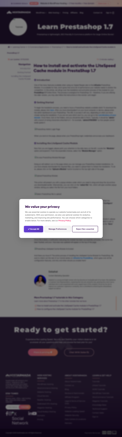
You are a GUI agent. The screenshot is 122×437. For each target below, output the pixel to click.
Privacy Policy (64, 220)
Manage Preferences (58, 229)
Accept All (34, 229)
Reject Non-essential (85, 229)
